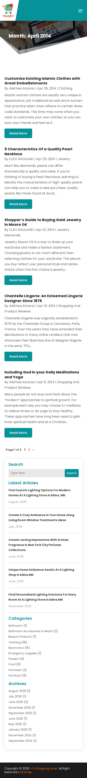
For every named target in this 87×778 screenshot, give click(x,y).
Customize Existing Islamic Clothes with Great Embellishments (42, 81)
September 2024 (20, 741)
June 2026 (15, 702)
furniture (14, 675)
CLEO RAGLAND (21, 159)
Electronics (16, 648)
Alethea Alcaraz (22, 88)
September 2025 (20, 713)
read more (18, 133)
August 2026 (17, 691)
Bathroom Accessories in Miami (30, 631)
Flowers (13, 659)
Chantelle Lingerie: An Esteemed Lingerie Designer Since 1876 (43, 298)
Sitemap (26, 772)
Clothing (14, 642)
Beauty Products (20, 637)
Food (11, 664)
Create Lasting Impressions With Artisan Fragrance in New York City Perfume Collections (38, 545)
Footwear (15, 670)
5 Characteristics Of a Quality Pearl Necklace (38, 151)
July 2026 (15, 696)
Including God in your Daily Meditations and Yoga (41, 374)
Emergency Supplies (22, 653)
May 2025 (15, 724)
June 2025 (15, 719)
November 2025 (19, 708)
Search (72, 473)
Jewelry (64, 159)
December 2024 (20, 735)
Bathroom (15, 626)
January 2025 (17, 730)
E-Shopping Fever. (45, 768)
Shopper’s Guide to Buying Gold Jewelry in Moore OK (42, 222)
